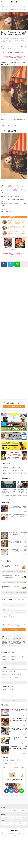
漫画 (20, 6)
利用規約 (9, 833)
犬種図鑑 (14, 682)
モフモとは (13, 835)
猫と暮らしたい (23, 817)
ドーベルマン (6, 656)
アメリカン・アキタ (19, 677)
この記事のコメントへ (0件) (14, 406)
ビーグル (14, 656)
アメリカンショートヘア (8, 689)
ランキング (5, 760)
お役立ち (8, 6)
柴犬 (13, 659)
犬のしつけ (5, 810)
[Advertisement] (14, 333)
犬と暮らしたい (23, 810)
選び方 (22, 767)
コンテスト (25, 6)
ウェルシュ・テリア (7, 677)
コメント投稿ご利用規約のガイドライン (13, 624)
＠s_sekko (10, 211)
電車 (9, 767)
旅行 (4, 767)
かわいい (13, 467)
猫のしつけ (5, 817)
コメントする (14, 629)
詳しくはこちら (14, 59)
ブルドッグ (21, 656)
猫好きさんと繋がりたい (18, 470)
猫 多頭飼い (21, 823)
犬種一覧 (14, 663)
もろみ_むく (5, 467)
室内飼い (13, 760)
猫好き (4, 473)
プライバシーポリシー (17, 833)
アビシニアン (14, 696)
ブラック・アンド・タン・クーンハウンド (12, 674)
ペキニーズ (5, 671)
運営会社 (24, 833)
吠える (11, 764)
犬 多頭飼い (7, 823)
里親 (19, 760)
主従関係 (5, 764)
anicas (6, 209)
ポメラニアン (6, 659)
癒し (14, 6)
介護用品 (16, 767)
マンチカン (20, 693)
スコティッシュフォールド (20, 473)
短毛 (10, 473)
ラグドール (5, 696)
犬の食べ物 (14, 810)
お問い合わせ (4, 833)
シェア (3, 265)
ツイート (10, 265)
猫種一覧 (14, 700)
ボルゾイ (13, 671)
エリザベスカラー (20, 764)
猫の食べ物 (14, 817)
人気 (3, 6)
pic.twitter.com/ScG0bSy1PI (14, 196)
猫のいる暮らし (6, 470)
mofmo (14, 1)
